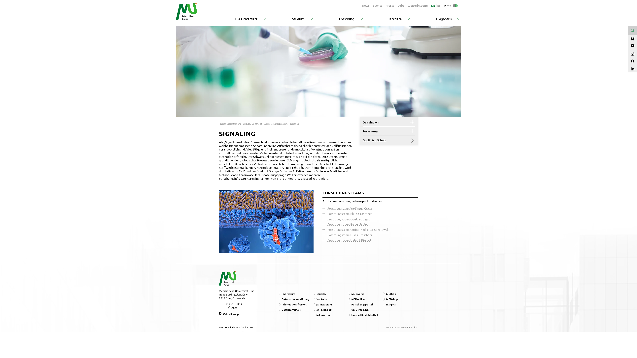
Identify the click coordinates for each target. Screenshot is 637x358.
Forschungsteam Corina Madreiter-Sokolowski (358, 229)
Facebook (325, 309)
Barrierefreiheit (291, 309)
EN (439, 5)
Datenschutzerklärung (295, 299)
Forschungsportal (362, 304)
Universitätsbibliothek (365, 315)
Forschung (347, 19)
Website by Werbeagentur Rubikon (402, 327)
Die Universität (246, 19)
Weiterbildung (418, 5)
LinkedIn (324, 315)
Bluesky (321, 294)
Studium (298, 19)
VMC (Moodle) (360, 309)
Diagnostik (444, 19)
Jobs (401, 5)
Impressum (288, 294)
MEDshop (392, 299)
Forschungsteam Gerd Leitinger (348, 219)
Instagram (325, 304)
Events (377, 5)
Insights (391, 304)
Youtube (322, 299)
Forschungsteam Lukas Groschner (349, 235)
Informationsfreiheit (294, 304)
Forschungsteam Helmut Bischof (349, 240)
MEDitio (391, 294)
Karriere (395, 19)
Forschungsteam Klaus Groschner (349, 213)
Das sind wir (371, 122)
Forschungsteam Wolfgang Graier (349, 208)
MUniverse (357, 294)
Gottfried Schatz (375, 140)
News (365, 5)
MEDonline (358, 299)
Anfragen (231, 307)
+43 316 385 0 (234, 303)
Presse (390, 5)
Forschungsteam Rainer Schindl (348, 224)
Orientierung (231, 314)
